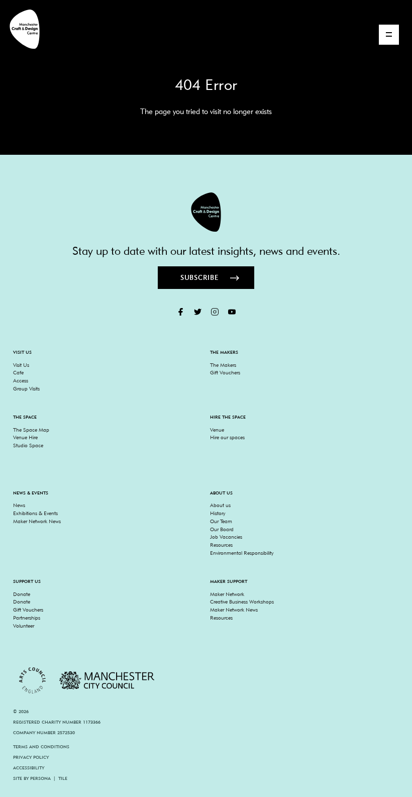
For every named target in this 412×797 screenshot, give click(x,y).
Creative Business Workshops (242, 602)
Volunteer (23, 626)
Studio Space (28, 445)
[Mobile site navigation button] (389, 35)
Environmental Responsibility (241, 553)
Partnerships (26, 618)
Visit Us (21, 365)
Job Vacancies (226, 537)
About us (220, 505)
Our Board (222, 529)
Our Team (221, 521)
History (217, 513)
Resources (221, 545)
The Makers (223, 365)
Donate (21, 594)
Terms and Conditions (41, 746)
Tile (62, 778)
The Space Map (31, 430)
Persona (40, 778)
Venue (217, 430)
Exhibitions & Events (35, 513)
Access (20, 380)
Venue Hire (25, 437)
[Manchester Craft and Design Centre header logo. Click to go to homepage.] (21, 29)
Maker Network (227, 594)
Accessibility (28, 767)
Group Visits (26, 388)
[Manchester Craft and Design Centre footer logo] (206, 212)
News (19, 505)
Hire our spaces (227, 437)
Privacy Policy (31, 757)
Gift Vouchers (225, 372)
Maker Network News (37, 521)
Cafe (18, 372)
